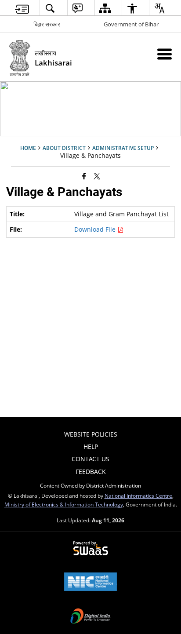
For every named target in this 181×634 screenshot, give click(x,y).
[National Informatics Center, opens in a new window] (90, 582)
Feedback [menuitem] (91, 471)
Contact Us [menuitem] (90, 459)
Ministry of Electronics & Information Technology (63, 504)
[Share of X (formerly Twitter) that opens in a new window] (96, 175)
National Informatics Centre (138, 495)
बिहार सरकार (46, 24)
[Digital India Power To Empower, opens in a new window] (90, 617)
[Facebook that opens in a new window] (84, 175)
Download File (95, 229)
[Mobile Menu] (164, 54)
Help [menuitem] (90, 446)
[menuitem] (22, 8)
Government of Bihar (131, 24)
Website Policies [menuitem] (90, 434)
